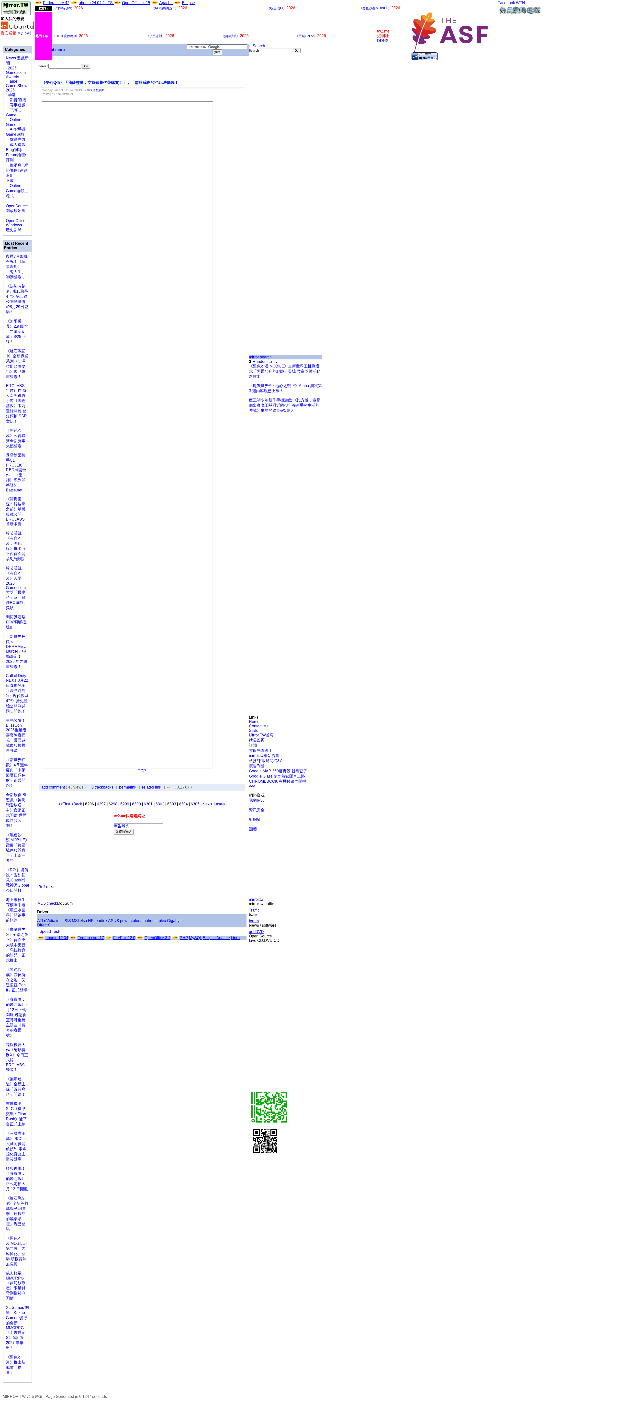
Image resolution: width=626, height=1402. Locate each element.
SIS (68, 921)
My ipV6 (24, 33)
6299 (124, 804)
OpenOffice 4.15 (136, 3)
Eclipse (188, 3)
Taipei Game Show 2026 (16, 85)
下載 (10, 180)
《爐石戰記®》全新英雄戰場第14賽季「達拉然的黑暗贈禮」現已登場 (17, 1213)
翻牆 (253, 829)
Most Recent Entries (16, 245)
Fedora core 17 (91, 938)
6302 (160, 804)
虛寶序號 (15, 139)
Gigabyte (175, 921)
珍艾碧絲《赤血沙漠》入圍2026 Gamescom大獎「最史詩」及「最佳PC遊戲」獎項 (16, 588)
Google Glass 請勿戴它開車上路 (277, 776)
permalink (127, 787)
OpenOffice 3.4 (157, 938)
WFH (520, 3)
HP (91, 921)
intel (60, 921)
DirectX (43, 925)
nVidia (49, 921)
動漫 (12, 95)
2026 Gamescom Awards (16, 72)
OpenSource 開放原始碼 (17, 206)
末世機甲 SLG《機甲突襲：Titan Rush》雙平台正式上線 (16, 1114)
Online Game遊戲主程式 (17, 191)
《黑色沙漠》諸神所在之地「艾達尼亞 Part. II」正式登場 (16, 980)
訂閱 (253, 745)
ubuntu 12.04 (56, 938)
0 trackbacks (102, 787)
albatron (147, 921)
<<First (64, 804)
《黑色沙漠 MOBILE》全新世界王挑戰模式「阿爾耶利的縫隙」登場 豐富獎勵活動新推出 (284, 371)
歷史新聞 (14, 230)
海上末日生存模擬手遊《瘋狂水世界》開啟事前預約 (15, 910)
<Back (77, 804)
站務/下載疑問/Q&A (266, 761)
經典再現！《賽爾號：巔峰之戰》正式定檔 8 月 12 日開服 (17, 1178)
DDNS (383, 41)
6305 (195, 804)
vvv (252, 786)
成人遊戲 (15, 145)
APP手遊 (16, 129)
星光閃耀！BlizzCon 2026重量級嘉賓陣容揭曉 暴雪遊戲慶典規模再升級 (16, 735)
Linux (235, 938)
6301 (148, 804)
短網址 (255, 819)
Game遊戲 (15, 134)
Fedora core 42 (56, 3)
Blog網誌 (14, 150)
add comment (53, 787)
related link (151, 787)
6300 (136, 804)
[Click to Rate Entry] (168, 787)
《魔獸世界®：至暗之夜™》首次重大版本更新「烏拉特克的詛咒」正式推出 (17, 944)
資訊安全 (257, 810)
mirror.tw (256, 899)
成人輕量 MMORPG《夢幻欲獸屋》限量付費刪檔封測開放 (15, 1285)
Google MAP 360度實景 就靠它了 (278, 771)
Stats (253, 730)
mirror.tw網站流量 (264, 756)
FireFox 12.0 (124, 938)
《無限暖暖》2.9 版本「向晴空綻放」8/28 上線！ (17, 331)
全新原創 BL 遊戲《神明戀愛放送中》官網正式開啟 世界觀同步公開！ (16, 810)
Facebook (506, 3)
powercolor (129, 921)
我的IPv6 (257, 800)
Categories (14, 49)
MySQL (195, 938)
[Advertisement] (265, 135)
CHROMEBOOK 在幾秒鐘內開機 (277, 781)
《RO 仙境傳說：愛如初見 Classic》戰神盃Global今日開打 (17, 880)
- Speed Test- (48, 931)
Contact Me (259, 726)
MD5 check (47, 903)
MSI (75, 921)
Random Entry (265, 361)
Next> (208, 804)
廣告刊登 (257, 766)
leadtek (101, 921)
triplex (161, 921)
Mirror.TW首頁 (261, 735)
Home (254, 722)
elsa (83, 921)
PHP (184, 938)
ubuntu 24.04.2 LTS (96, 3)
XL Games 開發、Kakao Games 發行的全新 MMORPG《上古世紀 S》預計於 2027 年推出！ (17, 1327)
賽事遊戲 (15, 105)
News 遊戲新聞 (94, 90)
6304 (183, 804)
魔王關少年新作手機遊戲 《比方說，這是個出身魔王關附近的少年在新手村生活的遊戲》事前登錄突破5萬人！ (284, 405)
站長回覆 (257, 740)
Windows (14, 225)
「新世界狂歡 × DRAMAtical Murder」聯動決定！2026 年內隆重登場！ (16, 651)
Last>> (219, 804)
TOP (142, 771)
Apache (166, 3)
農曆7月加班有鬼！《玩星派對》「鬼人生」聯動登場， (17, 266)
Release (47, 887)
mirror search (260, 357)
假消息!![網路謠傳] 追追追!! (17, 170)
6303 (171, 804)
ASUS (113, 921)
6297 (101, 804)
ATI (40, 921)
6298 (113, 804)
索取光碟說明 (260, 750)
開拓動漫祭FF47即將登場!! (16, 622)
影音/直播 (16, 100)
